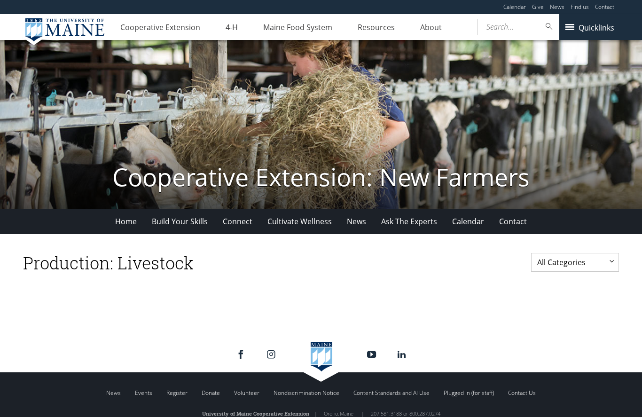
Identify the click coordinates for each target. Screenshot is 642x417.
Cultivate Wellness (299, 221)
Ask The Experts (409, 221)
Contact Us (522, 393)
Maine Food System (297, 27)
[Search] (549, 26)
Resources (376, 27)
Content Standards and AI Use (391, 393)
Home (126, 221)
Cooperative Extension (160, 27)
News (557, 7)
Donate (211, 393)
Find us (580, 7)
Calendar (514, 7)
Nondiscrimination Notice (306, 393)
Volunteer (246, 393)
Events (143, 393)
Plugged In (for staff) (469, 393)
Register (177, 393)
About (431, 27)
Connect (237, 221)
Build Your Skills (180, 221)
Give (538, 7)
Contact (604, 7)
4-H (232, 27)
